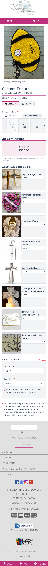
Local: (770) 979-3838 (24, 502)
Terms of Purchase (31, 552)
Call (8, 563)
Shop (13, 21)
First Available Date (32, 115)
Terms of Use (24, 556)
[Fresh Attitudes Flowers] (24, 15)
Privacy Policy (13, 552)
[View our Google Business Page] (22, 483)
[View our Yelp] (31, 483)
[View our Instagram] (26, 483)
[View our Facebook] (17, 483)
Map (25, 563)
